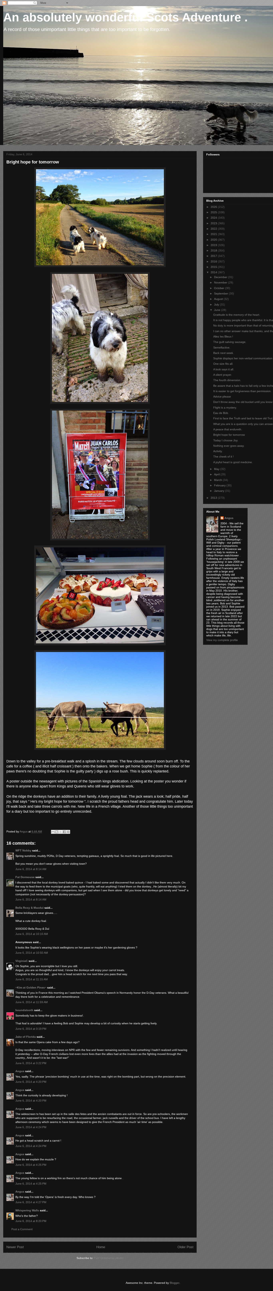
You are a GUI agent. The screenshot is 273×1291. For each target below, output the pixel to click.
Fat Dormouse (25, 877)
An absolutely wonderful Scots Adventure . (125, 17)
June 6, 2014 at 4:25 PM (30, 1164)
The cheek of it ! (223, 456)
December (221, 277)
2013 (214, 497)
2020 (214, 239)
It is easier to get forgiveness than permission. (242, 391)
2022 (214, 228)
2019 (214, 245)
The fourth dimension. (227, 380)
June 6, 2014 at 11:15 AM (31, 979)
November (221, 282)
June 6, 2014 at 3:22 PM (30, 1063)
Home (100, 1247)
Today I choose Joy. (225, 440)
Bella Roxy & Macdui (29, 907)
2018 (214, 250)
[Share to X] (61, 832)
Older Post (185, 1247)
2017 (214, 255)
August (219, 298)
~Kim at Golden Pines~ (30, 987)
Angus (19, 1071)
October (219, 288)
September (221, 293)
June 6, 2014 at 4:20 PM (30, 1081)
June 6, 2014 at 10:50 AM (31, 952)
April (217, 474)
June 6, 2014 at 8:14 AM (30, 869)
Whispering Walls (27, 1210)
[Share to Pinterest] (68, 832)
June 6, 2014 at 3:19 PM (30, 1028)
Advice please (222, 396)
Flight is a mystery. (225, 407)
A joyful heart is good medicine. (233, 462)
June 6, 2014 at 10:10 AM (31, 933)
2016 (214, 261)
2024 (214, 217)
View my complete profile (222, 640)
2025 (214, 212)
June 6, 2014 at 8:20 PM (30, 1221)
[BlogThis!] (57, 832)
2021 (214, 234)
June (217, 309)
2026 (214, 206)
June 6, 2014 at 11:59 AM (31, 1002)
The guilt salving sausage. (229, 342)
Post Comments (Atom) (109, 1258)
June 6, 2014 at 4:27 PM (30, 1202)
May (217, 469)
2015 (214, 266)
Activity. (218, 451)
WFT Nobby (23, 850)
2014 (214, 272)
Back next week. (223, 353)
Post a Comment (22, 1229)
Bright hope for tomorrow (229, 434)
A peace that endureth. (227, 429)
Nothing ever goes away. (228, 445)
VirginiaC (21, 960)
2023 (214, 223)
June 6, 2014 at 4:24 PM (30, 1127)
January (219, 490)
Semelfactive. (221, 347)
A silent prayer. (222, 374)
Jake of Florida (25, 1036)
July (217, 304)
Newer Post (15, 1247)
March (218, 480)
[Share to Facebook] (64, 832)
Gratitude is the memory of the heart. (236, 314)
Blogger (174, 1282)
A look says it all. (223, 369)
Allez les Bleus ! (223, 336)
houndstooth (24, 1010)
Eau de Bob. (221, 413)
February (220, 485)
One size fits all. (223, 363)
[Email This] (53, 832)
